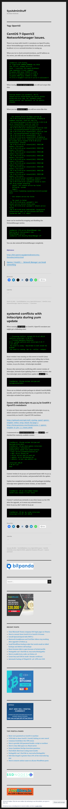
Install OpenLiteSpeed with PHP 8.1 (21, 637)
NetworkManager (12, 303)
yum (41, 550)
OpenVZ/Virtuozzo (35, 301)
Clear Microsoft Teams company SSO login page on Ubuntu (29, 632)
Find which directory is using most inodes (23, 751)
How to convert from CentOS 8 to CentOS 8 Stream (26, 634)
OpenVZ (20, 303)
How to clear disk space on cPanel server (23, 746)
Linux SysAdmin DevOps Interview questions (24, 748)
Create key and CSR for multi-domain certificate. (26, 656)
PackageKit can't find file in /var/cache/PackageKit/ (27, 753)
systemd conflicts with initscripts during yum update (24, 317)
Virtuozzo (25, 303)
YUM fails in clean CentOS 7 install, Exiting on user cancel (29, 738)
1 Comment (33, 303)
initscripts (9, 550)
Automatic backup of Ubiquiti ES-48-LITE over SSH (27, 659)
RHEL (23, 550)
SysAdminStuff (16, 10)
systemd (28, 550)
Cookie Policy (38, 806)
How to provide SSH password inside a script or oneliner (28, 743)
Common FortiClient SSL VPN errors (21, 741)
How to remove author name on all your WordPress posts (29, 761)
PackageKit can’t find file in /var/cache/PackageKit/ (27, 652)
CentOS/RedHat (21, 301)
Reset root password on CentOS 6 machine (23, 736)
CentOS (44, 301)
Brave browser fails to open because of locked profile (27, 649)
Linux (28, 301)
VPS (38, 550)
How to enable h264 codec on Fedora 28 (23, 654)
